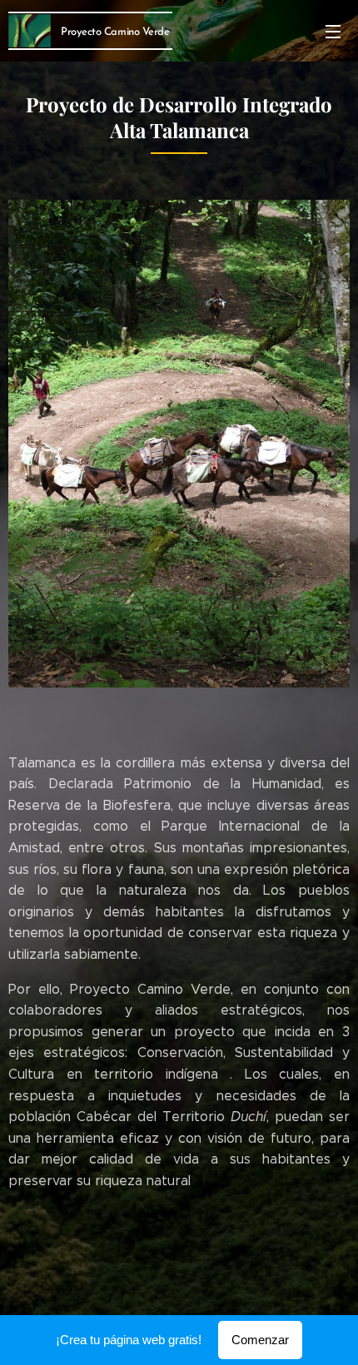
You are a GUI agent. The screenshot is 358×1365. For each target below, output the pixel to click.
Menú (333, 30)
